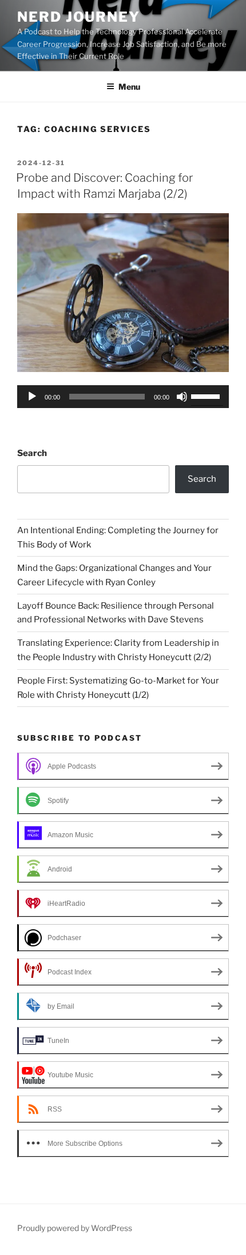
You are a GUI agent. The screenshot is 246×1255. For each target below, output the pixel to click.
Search (32, 453)
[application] (123, 396)
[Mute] (182, 396)
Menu (129, 86)
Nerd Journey (78, 17)
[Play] (32, 396)
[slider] (207, 395)
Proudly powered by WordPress (74, 1228)
